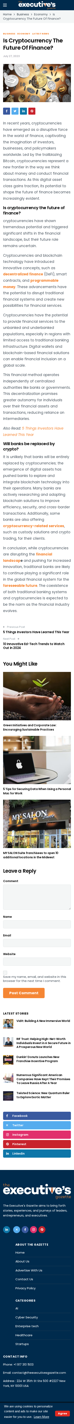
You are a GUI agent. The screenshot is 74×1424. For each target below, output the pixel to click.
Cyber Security (26, 1317)
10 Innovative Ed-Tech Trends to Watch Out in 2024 (33, 646)
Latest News (40, 33)
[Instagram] (33, 1229)
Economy (23, 33)
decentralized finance (23, 274)
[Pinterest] (41, 1229)
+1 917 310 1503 (24, 1364)
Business (9, 33)
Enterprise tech (27, 1326)
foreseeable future (20, 585)
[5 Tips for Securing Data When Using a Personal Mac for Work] (37, 760)
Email (7, 935)
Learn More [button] (41, 1416)
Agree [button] (62, 1413)
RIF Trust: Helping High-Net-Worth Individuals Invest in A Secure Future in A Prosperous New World (43, 1043)
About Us (22, 1261)
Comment (10, 881)
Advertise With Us (28, 1270)
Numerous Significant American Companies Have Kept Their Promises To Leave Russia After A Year (43, 1079)
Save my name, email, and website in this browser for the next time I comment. (34, 979)
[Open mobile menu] (5, 5)
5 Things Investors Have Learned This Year (36, 632)
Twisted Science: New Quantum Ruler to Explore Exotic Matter (43, 1095)
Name (7, 917)
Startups (22, 1344)
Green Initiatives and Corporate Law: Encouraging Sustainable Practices (29, 727)
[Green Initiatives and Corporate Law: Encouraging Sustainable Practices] (37, 696)
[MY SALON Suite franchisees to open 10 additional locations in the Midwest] (37, 824)
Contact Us (24, 1279)
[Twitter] (16, 1229)
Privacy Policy (25, 1288)
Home (20, 1252)
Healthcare (23, 1335)
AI (16, 1308)
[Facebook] (25, 1229)
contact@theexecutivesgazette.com (39, 1373)
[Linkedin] (6, 1229)
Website (9, 954)
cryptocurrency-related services (33, 525)
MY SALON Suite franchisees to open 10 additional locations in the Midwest (30, 855)
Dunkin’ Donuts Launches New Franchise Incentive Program (37, 1059)
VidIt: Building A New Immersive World (43, 1021)
